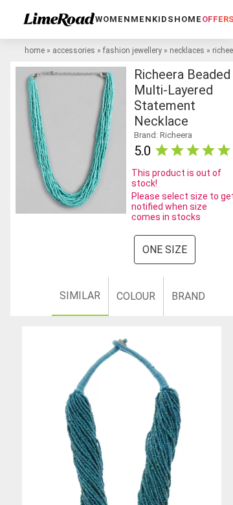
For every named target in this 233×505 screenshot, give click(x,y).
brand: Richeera (163, 135)
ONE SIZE (164, 249)
